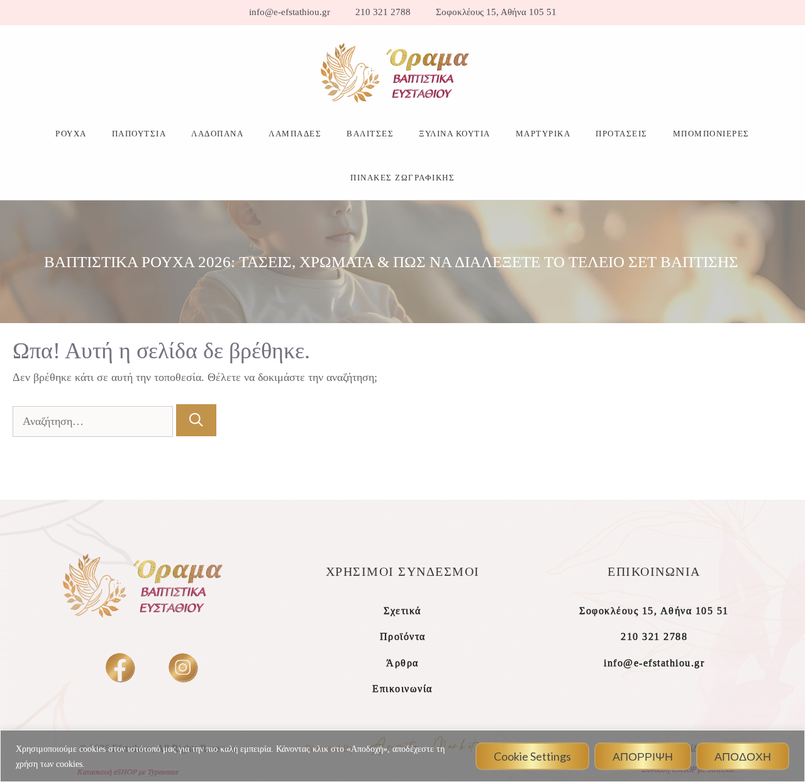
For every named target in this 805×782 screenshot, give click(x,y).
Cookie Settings (532, 756)
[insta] (183, 667)
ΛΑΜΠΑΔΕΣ (295, 133)
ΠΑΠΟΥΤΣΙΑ (139, 133)
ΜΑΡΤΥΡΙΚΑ (543, 133)
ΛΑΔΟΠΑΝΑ (217, 133)
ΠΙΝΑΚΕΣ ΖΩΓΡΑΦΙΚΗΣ (402, 177)
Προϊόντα (403, 636)
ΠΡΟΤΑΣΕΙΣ (622, 133)
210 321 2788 (383, 12)
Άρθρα (402, 663)
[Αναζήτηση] (196, 420)
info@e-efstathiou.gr (289, 12)
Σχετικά (402, 611)
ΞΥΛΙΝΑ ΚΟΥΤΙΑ (455, 133)
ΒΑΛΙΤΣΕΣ (370, 133)
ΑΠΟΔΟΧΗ (742, 756)
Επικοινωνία (402, 689)
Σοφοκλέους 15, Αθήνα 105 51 (496, 12)
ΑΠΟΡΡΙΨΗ (643, 756)
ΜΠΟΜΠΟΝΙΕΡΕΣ (711, 133)
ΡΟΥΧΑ (71, 133)
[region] (402, 756)
